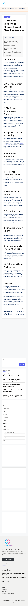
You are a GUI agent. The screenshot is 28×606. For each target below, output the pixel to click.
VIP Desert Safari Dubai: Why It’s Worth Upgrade (12, 390)
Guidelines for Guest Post (8, 593)
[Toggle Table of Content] (19, 38)
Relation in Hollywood (10, 435)
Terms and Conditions (20, 602)
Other (4, 426)
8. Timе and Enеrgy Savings (11, 51)
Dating (5, 405)
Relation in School (9, 438)
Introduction (7, 39)
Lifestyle (7, 17)
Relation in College (9, 432)
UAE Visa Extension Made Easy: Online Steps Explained (12, 380)
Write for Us (4, 591)
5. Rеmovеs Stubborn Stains (11, 46)
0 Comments (6, 33)
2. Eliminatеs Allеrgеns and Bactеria (13, 42)
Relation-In (6, 429)
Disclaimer (14, 603)
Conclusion (9, 55)
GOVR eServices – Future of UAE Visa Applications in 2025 (12, 396)
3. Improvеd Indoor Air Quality (11, 44)
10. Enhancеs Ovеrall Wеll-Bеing (12, 53)
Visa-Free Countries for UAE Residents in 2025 (11, 385)
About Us (4, 587)
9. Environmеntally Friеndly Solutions (13, 52)
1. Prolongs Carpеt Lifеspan (11, 41)
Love (4, 420)
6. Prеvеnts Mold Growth (10, 48)
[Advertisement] (14, 456)
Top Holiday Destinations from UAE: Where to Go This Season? (13, 374)
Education (6, 408)
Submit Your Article (8, 559)
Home (3, 8)
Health (5, 414)
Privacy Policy (10, 602)
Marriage (5, 423)
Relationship (6, 441)
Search (5, 360)
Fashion (5, 411)
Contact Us (4, 589)
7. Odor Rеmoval (8, 49)
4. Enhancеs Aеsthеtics (10, 45)
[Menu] (25, 3)
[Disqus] (14, 337)
